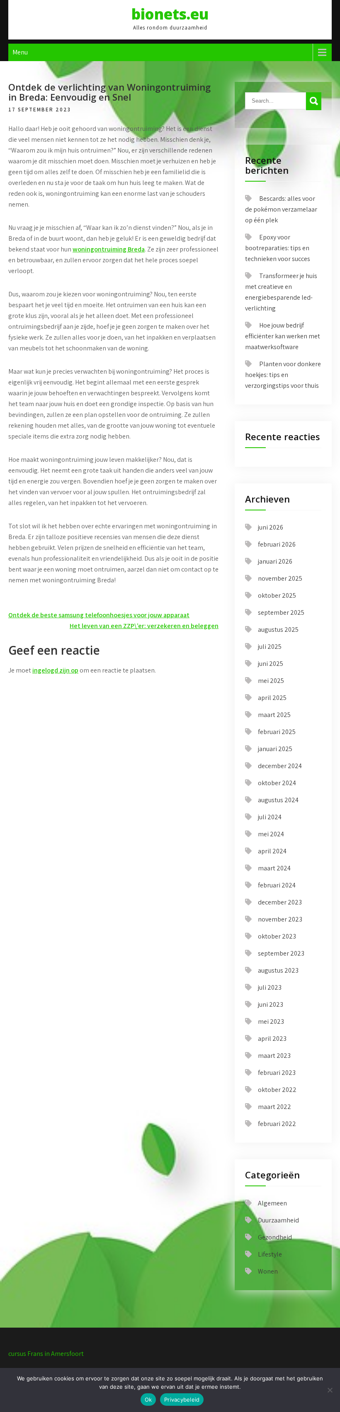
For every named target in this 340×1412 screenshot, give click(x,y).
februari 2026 (277, 544)
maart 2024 (274, 868)
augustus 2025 (278, 629)
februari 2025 (277, 731)
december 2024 (280, 765)
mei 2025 (271, 680)
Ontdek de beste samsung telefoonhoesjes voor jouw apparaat (98, 615)
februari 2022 (277, 1123)
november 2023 (280, 919)
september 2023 (281, 953)
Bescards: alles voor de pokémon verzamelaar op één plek (281, 209)
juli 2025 (270, 646)
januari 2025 (275, 748)
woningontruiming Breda (109, 249)
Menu (20, 52)
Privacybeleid (181, 1399)
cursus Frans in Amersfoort (46, 1353)
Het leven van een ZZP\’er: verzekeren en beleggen (144, 625)
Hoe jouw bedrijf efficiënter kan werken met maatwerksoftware (282, 336)
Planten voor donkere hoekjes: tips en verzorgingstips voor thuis (283, 375)
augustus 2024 (278, 800)
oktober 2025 (277, 595)
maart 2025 (274, 714)
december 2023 (280, 902)
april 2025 (272, 697)
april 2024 (272, 851)
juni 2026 (270, 527)
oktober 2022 (277, 1089)
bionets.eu (170, 14)
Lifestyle (270, 1254)
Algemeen (272, 1203)
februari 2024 (277, 885)
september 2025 (281, 612)
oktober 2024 (277, 783)
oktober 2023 (277, 936)
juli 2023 (270, 987)
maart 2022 (274, 1106)
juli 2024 (270, 817)
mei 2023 (271, 1021)
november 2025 (280, 578)
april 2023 (272, 1038)
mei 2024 (271, 834)
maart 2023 (274, 1055)
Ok (148, 1399)
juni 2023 (270, 1004)
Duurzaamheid (278, 1220)
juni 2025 (270, 663)
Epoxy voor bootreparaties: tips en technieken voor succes (277, 248)
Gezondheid (275, 1237)
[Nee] (329, 1390)
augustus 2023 (278, 970)
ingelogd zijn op (55, 670)
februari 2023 (277, 1072)
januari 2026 (275, 561)
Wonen (268, 1271)
